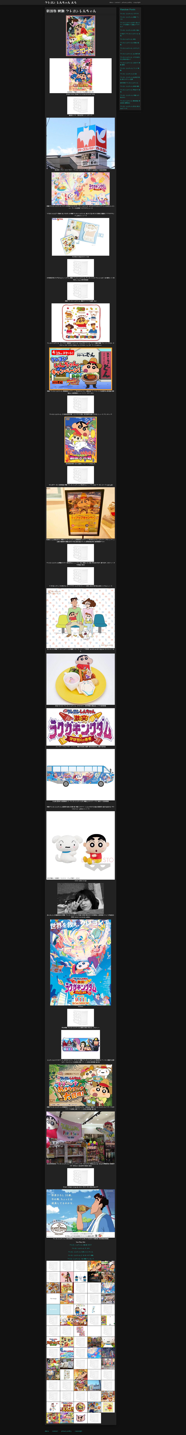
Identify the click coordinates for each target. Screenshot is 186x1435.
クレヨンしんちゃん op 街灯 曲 (130, 54)
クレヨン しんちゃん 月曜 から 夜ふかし (129, 96)
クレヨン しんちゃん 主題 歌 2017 (81, 1245)
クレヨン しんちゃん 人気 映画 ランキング (80, 1259)
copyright (136, 2)
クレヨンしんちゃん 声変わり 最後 (130, 91)
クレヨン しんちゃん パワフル (129, 14)
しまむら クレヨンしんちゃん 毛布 (130, 35)
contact (117, 2)
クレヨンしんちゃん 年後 (128, 39)
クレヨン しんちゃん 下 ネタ (81, 1248)
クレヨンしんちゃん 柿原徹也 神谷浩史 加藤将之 (130, 102)
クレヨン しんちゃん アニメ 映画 (129, 69)
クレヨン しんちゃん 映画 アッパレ (129, 18)
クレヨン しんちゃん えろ (61, 2)
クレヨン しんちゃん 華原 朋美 (129, 86)
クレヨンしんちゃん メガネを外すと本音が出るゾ (130, 58)
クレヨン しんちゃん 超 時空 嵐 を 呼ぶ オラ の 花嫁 (130, 78)
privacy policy (127, 2)
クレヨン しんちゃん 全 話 (128, 74)
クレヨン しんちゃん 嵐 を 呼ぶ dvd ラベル (130, 107)
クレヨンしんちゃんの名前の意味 (129, 44)
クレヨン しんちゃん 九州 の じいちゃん (80, 1252)
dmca (111, 2)
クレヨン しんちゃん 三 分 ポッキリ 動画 (80, 1255)
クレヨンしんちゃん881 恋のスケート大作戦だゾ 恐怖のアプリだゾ (130, 25)
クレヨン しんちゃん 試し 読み (129, 30)
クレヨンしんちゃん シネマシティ (130, 49)
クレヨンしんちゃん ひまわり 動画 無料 (130, 64)
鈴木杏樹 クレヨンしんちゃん (129, 83)
